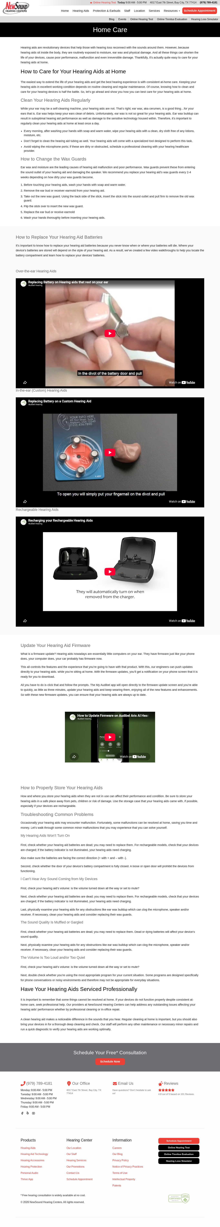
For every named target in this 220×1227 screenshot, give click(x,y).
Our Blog (117, 1154)
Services (154, 10)
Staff (127, 10)
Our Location (74, 1148)
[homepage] (16, 8)
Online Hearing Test (104, 2)
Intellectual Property (123, 1179)
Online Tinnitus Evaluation (172, 19)
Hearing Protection (31, 1166)
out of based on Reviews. (176, 1088)
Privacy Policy (120, 1160)
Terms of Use (119, 1173)
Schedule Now (110, 1061)
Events (122, 19)
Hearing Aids (81, 10)
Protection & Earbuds (106, 10)
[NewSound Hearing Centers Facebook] (22, 1114)
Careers (117, 1148)
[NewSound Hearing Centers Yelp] (27, 1114)
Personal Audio (29, 1173)
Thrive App (27, 1179)
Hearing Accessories (32, 1160)
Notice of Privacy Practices (127, 1166)
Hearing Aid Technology (34, 1154)
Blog (111, 19)
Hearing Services (76, 1160)
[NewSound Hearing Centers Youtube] (33, 1114)
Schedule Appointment (199, 10)
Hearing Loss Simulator (204, 19)
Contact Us (73, 1173)
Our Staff (72, 1154)
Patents (116, 1185)
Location (139, 10)
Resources (171, 10)
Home (65, 10)
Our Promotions (75, 1166)
